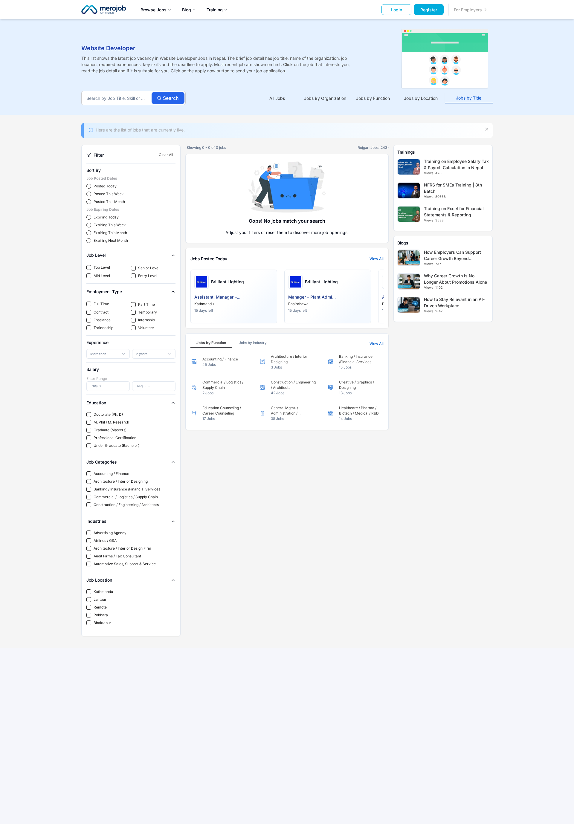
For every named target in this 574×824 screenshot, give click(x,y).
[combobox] (108, 354)
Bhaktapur (102, 622)
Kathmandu (103, 591)
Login (396, 9)
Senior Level (148, 268)
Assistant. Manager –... (217, 296)
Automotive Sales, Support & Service (125, 564)
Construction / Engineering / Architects (126, 504)
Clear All (166, 154)
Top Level (102, 267)
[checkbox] (88, 267)
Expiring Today (106, 217)
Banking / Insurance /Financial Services (127, 489)
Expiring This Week (110, 225)
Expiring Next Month (111, 240)
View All (377, 258)
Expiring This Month (110, 232)
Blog (186, 9)
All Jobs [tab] (277, 98)
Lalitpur (100, 599)
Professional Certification (115, 437)
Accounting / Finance (111, 473)
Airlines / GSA (105, 540)
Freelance (102, 320)
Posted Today (105, 186)
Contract (101, 312)
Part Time (146, 304)
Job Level (96, 255)
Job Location (99, 580)
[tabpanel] (287, 387)
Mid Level (102, 275)
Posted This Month (109, 201)
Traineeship (103, 327)
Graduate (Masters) (110, 430)
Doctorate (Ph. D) (108, 414)
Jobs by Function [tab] (373, 98)
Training (215, 9)
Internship (146, 320)
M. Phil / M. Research (111, 422)
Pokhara (101, 615)
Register (428, 9)
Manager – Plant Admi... (312, 296)
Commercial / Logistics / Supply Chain (126, 497)
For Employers (468, 9)
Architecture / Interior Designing (121, 481)
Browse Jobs (154, 9)
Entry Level (147, 275)
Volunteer (146, 327)
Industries (96, 521)
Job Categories (101, 461)
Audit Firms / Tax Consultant (117, 556)
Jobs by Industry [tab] (253, 342)
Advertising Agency (110, 533)
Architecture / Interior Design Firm (122, 548)
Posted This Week (109, 194)
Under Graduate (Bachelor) (116, 445)
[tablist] (373, 98)
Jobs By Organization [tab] (325, 98)
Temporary (147, 312)
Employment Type (104, 291)
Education (96, 402)
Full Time (101, 304)
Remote (100, 607)
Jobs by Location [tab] (421, 98)
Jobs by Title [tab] (468, 97)
